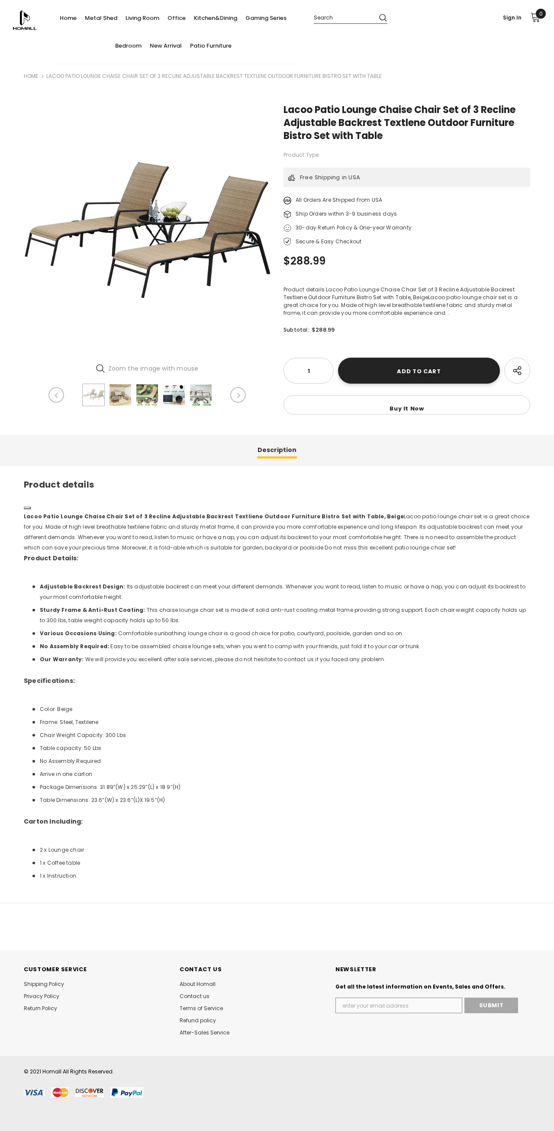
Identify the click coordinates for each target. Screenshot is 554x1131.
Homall (51, 1071)
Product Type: (301, 154)
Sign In (512, 17)
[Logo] (31, 20)
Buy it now (407, 408)
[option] (147, 230)
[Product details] (27, 508)
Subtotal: (296, 329)
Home (31, 76)
